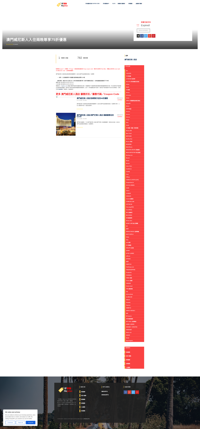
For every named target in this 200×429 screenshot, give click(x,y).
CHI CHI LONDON (130, 185)
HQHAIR (128, 335)
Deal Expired (143, 30)
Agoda (127, 87)
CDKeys (128, 177)
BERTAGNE (129, 136)
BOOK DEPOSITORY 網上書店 (133, 152)
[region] (20, 418)
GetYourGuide (129, 294)
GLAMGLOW (129, 297)
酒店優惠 (85, 100)
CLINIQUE (128, 193)
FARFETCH (128, 264)
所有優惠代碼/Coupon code (93, 3)
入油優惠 (128, 367)
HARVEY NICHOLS (130, 310)
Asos (127, 122)
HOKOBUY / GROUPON (131, 327)
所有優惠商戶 (106, 3)
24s (127, 70)
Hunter (127, 337)
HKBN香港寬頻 (129, 318)
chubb (127, 188)
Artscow (128, 117)
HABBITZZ (128, 307)
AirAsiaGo (128, 95)
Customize (10, 422)
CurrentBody (129, 209)
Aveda (127, 125)
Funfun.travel (129, 286)
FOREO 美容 (129, 277)
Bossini (128, 158)
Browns (128, 163)
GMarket (128, 299)
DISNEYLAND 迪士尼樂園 (132, 223)
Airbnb (127, 98)
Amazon (128, 111)
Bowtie (127, 160)
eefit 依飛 (128, 242)
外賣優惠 (130, 3)
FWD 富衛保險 (129, 288)
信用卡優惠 (128, 356)
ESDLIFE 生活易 (130, 248)
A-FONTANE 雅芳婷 (130, 78)
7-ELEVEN (128, 73)
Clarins (127, 190)
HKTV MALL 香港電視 (131, 321)
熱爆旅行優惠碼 (121, 3)
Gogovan (128, 305)
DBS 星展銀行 (129, 212)
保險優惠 (128, 352)
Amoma (128, 114)
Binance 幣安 (129, 141)
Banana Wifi (129, 130)
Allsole (127, 106)
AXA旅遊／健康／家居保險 (132, 128)
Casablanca (129, 168)
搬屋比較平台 (105, 391)
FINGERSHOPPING (130, 269)
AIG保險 (128, 89)
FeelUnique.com (130, 267)
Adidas (127, 84)
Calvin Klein (129, 166)
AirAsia (128, 92)
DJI (127, 226)
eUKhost (128, 256)
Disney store (129, 220)
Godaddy (128, 302)
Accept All (30, 422)
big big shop (129, 138)
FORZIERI (128, 283)
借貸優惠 (128, 359)
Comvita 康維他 (129, 198)
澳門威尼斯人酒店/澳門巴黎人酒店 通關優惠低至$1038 (95, 116)
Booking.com (129, 155)
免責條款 (60, 89)
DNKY (127, 228)
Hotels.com (128, 332)
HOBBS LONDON (130, 324)
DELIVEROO (129, 215)
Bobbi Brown (129, 147)
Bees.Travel (129, 133)
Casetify (128, 171)
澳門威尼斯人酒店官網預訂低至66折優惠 (92, 98)
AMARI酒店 (128, 108)
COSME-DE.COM (130, 201)
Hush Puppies (129, 340)
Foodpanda (128, 272)
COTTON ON (129, 204)
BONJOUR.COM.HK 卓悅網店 (133, 149)
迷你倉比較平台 (105, 394)
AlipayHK (128, 103)
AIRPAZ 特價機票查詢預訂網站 (133, 100)
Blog (113, 3)
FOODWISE (129, 275)
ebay (127, 239)
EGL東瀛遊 (128, 245)
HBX (127, 313)
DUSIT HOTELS (130, 234)
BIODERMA (128, 144)
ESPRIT (128, 250)
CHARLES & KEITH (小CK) (132, 179)
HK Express (129, 316)
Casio (127, 174)
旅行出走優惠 (79, 100)
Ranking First (87, 418)
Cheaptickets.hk (130, 182)
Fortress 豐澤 (129, 280)
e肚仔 (127, 261)
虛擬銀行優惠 (139, 3)
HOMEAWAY (129, 329)
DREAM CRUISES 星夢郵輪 (132, 231)
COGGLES (128, 196)
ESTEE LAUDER (130, 253)
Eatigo (127, 237)
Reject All (20, 422)
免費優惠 (128, 363)
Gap (127, 291)
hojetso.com (64, 85)
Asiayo (127, 119)
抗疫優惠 (83, 410)
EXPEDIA (128, 258)
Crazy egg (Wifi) (130, 207)
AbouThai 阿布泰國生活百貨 (132, 81)
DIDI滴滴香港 (129, 218)
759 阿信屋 (128, 76)
